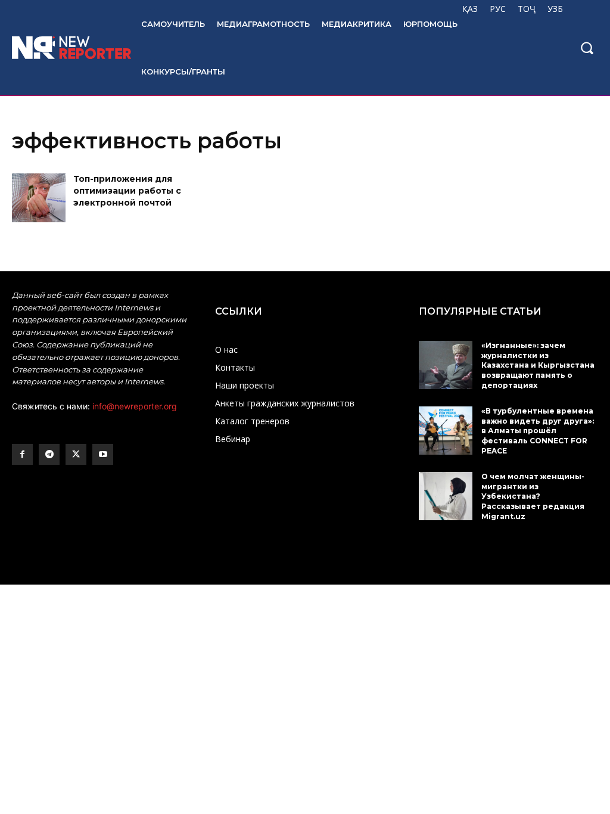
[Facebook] (22, 454)
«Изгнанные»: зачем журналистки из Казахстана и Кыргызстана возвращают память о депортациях (538, 365)
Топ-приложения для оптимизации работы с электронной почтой (127, 190)
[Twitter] (76, 454)
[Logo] (64, 47)
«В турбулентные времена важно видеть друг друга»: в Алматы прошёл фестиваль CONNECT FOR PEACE (537, 430)
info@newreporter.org (134, 406)
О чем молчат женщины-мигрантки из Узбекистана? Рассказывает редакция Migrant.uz (532, 496)
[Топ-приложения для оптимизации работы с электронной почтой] (39, 197)
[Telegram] (49, 454)
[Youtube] (102, 454)
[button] (586, 47)
